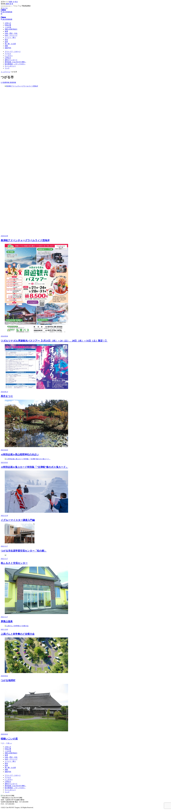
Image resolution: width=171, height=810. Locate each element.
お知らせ (8, 23)
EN (4, 8)
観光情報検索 (7, 12)
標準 (10, 2)
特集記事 (8, 25)
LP (2, 82)
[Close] (1, 16)
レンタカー (9, 56)
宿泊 (6, 39)
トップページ (5, 72)
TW (6, 8)
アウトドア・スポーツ (13, 51)
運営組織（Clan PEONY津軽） (15, 62)
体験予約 (8, 48)
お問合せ (8, 58)
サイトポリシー (10, 66)
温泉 (6, 41)
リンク (7, 68)
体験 (6, 46)
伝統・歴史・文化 (11, 33)
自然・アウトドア (11, 35)
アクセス (8, 53)
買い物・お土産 (10, 44)
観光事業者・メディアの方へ (15, 64)
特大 (16, 2)
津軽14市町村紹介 (11, 29)
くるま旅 (8, 27)
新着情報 (13, 82)
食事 (6, 31)
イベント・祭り (10, 37)
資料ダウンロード (11, 60)
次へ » (10, 743)
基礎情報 (6, 82)
